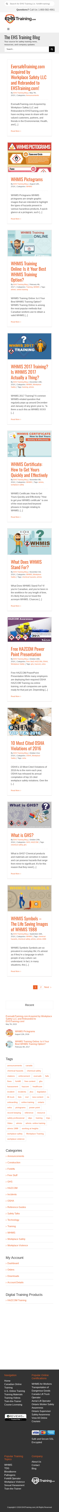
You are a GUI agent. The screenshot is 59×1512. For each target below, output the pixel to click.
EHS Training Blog (20, 93)
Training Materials (13, 1394)
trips (48, 1118)
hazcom (38, 664)
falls (47, 1076)
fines (9, 1081)
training (25, 387)
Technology (13, 1220)
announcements (14, 1065)
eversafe (38, 1076)
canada (29, 1065)
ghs (32, 664)
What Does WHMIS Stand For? (26, 564)
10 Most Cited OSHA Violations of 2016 (27, 745)
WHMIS (29, 187)
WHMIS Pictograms (27, 179)
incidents (22, 1092)
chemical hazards (29, 577)
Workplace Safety (17, 664)
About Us (36, 1462)
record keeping (14, 1113)
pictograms (20, 1107)
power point (34, 1107)
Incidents (12, 1194)
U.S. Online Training (14, 1391)
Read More (15, 131)
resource (41, 1113)
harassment (12, 1086)
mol (26, 1097)
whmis (31, 387)
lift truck (10, 1097)
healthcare (37, 1086)
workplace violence (15, 1139)
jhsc (31, 1092)
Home (7, 1381)
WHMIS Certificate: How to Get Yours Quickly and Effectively (29, 469)
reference (29, 1113)
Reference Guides (16, 1207)
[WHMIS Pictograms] (9, 1031)
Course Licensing (13, 1404)
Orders (10, 1269)
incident (10, 1092)
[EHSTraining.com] (20, 15)
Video (9, 1123)
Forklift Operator (12, 1478)
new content (37, 1097)
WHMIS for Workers (42, 1384)
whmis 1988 (41, 939)
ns (48, 1097)
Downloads (13, 1276)
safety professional (15, 1118)
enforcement (24, 1076)
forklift (18, 1081)
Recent (29, 1005)
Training (29, 287)
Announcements (32, 95)
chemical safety (17, 845)
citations (11, 1076)
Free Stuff (30, 662)
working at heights (30, 1128)
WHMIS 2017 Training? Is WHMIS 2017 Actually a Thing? (29, 372)
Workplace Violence (17, 1245)
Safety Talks (13, 1213)
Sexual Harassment (14, 1485)
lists (19, 1097)
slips (30, 1118)
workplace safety (17, 485)
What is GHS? (22, 835)
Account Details (15, 1282)
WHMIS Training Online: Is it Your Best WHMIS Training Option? (28, 271)
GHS (28, 842)
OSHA (45, 662)
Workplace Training (35, 1134)
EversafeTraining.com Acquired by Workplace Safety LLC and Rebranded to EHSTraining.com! (28, 77)
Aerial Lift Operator (41, 1401)
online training (27, 1102)
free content (29, 1081)
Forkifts (11, 1169)
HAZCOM (38, 662)
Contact (36, 1465)
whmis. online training (19, 290)
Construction (13, 1162)
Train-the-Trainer (12, 1401)
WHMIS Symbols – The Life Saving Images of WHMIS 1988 (29, 924)
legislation (41, 1092)
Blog (34, 1468)
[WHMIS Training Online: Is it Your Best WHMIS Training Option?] (9, 1042)
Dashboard (13, 1263)
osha (44, 664)
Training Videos (12, 1398)
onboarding (12, 1102)
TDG (6, 1468)
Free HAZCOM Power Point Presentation (27, 651)
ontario (41, 1102)
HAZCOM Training (16, 1300)
